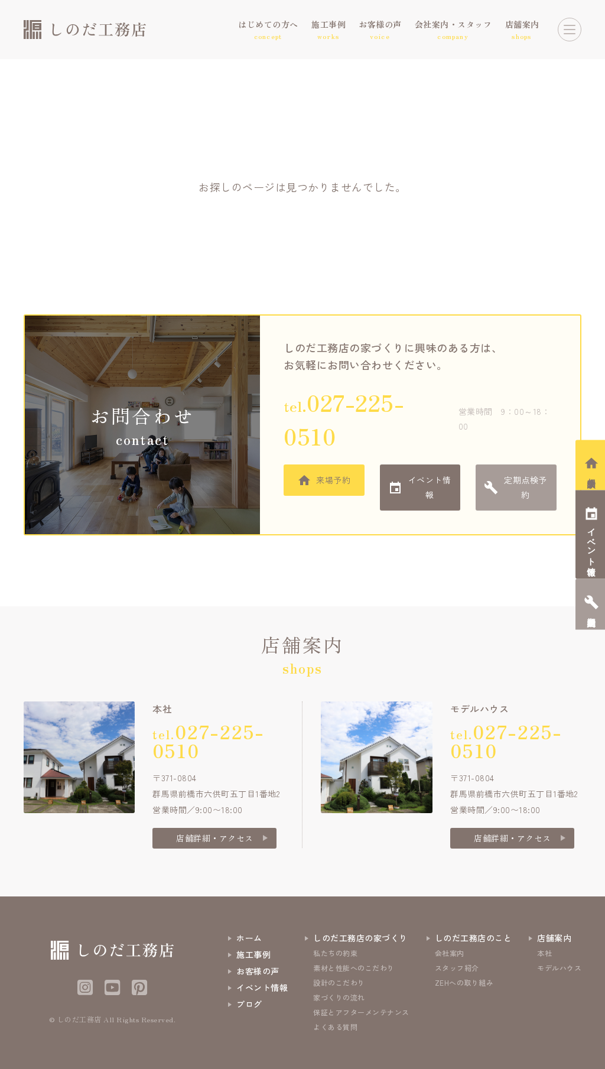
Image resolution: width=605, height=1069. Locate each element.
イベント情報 (429, 487)
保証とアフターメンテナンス (361, 1012)
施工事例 (253, 954)
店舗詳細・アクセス (214, 838)
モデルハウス (559, 968)
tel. (344, 419)
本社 (544, 953)
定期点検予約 (525, 487)
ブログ (249, 1004)
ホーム (249, 938)
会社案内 (449, 953)
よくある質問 (335, 1027)
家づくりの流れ (339, 997)
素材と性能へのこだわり (354, 968)
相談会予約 (591, 473)
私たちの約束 (335, 953)
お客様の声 (257, 971)
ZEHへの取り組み (464, 982)
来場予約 (333, 480)
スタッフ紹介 (457, 968)
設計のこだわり (339, 982)
